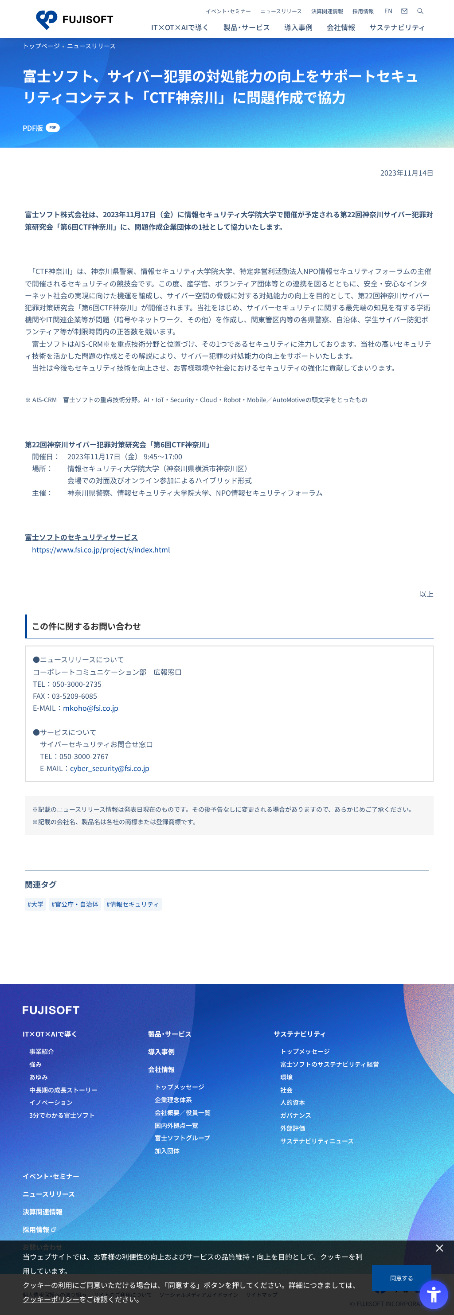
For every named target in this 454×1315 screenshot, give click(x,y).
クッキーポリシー (51, 1299)
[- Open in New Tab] (388, 11)
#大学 (35, 904)
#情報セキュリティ (132, 904)
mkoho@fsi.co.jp (90, 707)
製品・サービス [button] (246, 27)
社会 (286, 1089)
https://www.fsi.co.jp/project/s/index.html (101, 549)
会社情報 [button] (341, 27)
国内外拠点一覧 (176, 1125)
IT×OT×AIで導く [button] (180, 27)
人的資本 (292, 1102)
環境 (286, 1076)
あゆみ (38, 1076)
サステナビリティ (300, 1034)
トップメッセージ (179, 1086)
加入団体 (167, 1150)
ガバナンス (295, 1115)
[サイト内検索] (420, 11)
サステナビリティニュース (317, 1140)
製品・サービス (170, 1034)
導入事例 (298, 27)
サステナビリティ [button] (397, 27)
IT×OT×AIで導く (50, 1034)
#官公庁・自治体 (74, 904)
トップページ (41, 45)
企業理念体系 (173, 1099)
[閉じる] (439, 1248)
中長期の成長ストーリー (63, 1089)
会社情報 (161, 1069)
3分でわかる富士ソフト (62, 1115)
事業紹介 (41, 1051)
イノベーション (51, 1102)
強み (35, 1064)
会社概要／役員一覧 (183, 1112)
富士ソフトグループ (182, 1137)
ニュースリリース (281, 11)
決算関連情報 (327, 11)
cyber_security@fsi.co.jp (109, 768)
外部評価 (292, 1127)
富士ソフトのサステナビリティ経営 (329, 1064)
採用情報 (363, 11)
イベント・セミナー (228, 11)
